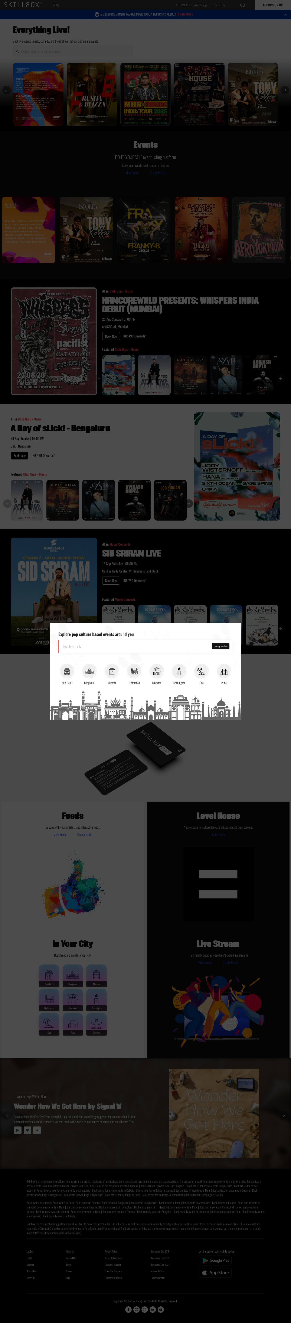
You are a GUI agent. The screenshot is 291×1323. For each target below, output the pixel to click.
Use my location (221, 646)
